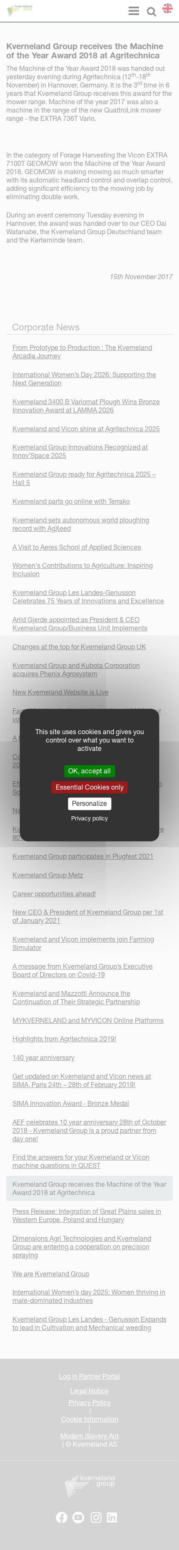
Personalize (89, 804)
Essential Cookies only (90, 787)
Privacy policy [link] (89, 818)
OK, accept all (89, 771)
